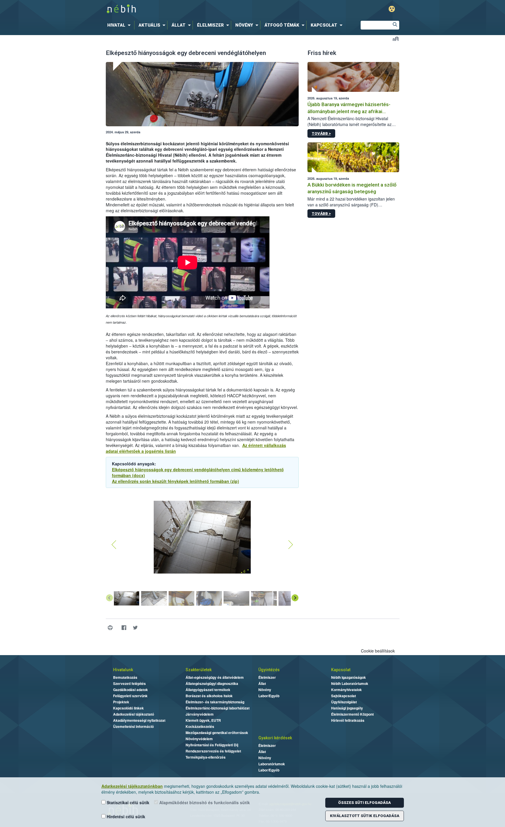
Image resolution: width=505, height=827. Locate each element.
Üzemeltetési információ (133, 726)
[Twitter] (135, 627)
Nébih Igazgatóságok (348, 677)
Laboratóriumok (271, 763)
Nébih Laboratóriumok (349, 683)
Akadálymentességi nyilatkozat (139, 720)
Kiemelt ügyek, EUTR (203, 720)
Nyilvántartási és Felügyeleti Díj (212, 744)
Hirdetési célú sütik (125, 816)
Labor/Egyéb (268, 695)
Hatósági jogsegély (347, 708)
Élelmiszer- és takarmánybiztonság (215, 702)
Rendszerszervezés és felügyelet (213, 751)
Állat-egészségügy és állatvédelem (215, 677)
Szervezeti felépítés (129, 683)
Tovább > (321, 133)
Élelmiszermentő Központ (352, 714)
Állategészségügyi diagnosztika (212, 683)
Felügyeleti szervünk (130, 695)
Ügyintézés (269, 669)
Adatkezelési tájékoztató (133, 714)
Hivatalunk (123, 669)
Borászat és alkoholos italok (209, 695)
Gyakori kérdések (275, 738)
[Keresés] (394, 25)
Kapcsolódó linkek (128, 708)
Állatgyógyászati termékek (208, 689)
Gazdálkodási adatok (130, 689)
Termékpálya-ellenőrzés (206, 757)
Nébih (190, 9)
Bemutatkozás (125, 677)
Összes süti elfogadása (364, 802)
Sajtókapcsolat (343, 695)
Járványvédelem (200, 714)
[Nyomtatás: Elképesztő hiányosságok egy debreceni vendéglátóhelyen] (110, 627)
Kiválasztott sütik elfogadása (364, 816)
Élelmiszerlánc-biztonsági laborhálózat (218, 708)
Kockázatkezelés (200, 726)
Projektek (121, 702)
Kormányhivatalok (346, 689)
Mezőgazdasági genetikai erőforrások (217, 732)
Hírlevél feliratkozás (347, 720)
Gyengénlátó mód (392, 9)
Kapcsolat (340, 669)
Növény (264, 689)
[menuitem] (120, 25)
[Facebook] (124, 627)
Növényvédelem (199, 738)
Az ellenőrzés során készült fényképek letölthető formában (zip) (175, 481)
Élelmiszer (267, 677)
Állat (262, 683)
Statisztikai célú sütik (127, 802)
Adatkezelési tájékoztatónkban (132, 786)
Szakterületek (199, 669)
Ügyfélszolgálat (344, 702)
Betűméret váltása (395, 38)
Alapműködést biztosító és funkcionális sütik (204, 802)
